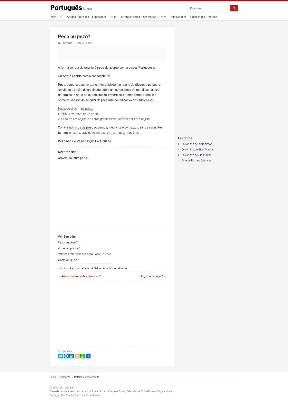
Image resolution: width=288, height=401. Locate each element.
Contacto (65, 377)
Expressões (99, 16)
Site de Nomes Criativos (196, 160)
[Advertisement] (112, 54)
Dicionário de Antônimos (197, 144)
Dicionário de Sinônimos (197, 155)
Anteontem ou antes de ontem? (79, 276)
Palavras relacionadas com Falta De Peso (84, 254)
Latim (163, 16)
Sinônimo (110, 268)
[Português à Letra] (73, 7)
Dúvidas (84, 16)
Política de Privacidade (86, 377)
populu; (69, 387)
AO (61, 16)
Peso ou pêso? (68, 242)
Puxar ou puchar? (69, 248)
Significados (197, 16)
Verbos (212, 16)
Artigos (71, 16)
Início (53, 16)
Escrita (76, 268)
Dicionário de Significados (198, 149)
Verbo (123, 268)
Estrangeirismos (130, 16)
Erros (113, 16)
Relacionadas (178, 16)
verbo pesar (145, 100)
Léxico (97, 268)
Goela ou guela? (68, 260)
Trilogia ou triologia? (152, 276)
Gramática (149, 16)
